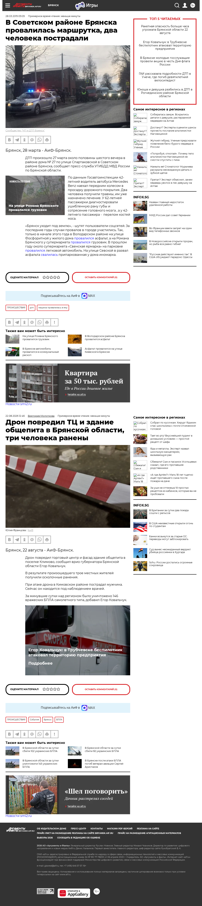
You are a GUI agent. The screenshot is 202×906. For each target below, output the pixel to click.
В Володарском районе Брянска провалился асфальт (105, 338)
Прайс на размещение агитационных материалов (149, 833)
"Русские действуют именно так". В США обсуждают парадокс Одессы (170, 256)
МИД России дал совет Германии (169, 215)
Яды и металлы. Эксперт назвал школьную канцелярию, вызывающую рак (169, 451)
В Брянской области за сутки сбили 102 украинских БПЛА (40, 749)
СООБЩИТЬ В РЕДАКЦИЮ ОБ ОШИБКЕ (78, 837)
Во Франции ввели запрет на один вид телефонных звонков (170, 229)
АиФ (30, 530)
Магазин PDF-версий (119, 828)
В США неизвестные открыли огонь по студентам (171, 525)
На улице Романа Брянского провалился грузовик (40, 338)
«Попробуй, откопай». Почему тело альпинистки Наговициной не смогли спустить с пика (172, 156)
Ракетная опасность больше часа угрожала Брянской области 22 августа (165, 30)
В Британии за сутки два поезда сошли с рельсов (169, 512)
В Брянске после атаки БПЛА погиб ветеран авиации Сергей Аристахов (104, 763)
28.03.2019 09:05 (15, 16)
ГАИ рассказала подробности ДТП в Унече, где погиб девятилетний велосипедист (165, 77)
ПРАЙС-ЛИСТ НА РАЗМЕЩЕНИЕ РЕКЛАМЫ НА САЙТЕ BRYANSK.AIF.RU (75, 833)
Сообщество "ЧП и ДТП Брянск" (25, 130)
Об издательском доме (51, 828)
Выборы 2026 (45, 837)
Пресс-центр (78, 828)
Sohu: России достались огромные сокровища (170, 564)
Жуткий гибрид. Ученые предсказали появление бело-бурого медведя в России (173, 143)
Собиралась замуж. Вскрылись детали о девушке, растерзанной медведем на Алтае (170, 117)
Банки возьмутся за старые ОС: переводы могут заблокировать (168, 538)
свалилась (49, 255)
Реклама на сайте (148, 828)
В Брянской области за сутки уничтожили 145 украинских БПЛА (40, 763)
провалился (84, 238)
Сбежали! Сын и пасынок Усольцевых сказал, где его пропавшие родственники (173, 464)
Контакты (97, 828)
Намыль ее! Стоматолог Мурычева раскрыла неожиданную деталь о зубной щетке (171, 169)
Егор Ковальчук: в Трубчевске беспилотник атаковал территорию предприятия (165, 45)
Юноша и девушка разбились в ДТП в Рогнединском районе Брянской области (165, 93)
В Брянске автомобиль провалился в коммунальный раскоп (40, 352)
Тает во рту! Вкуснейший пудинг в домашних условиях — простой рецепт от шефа (171, 438)
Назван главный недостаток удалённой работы (166, 203)
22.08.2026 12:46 (15, 415)
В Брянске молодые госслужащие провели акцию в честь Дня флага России (165, 61)
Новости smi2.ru (19, 404)
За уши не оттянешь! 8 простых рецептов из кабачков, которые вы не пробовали (173, 491)
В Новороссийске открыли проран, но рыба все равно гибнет (171, 243)
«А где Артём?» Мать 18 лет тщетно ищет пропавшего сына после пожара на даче (171, 478)
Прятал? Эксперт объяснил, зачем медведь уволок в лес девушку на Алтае (171, 182)
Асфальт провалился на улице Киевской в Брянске (103, 350)
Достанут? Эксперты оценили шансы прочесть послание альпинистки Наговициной (173, 130)
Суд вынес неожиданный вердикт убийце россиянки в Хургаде (170, 551)
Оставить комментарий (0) (101, 277)
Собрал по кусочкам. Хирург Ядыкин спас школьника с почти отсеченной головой (173, 425)
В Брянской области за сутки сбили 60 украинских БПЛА (103, 749)
